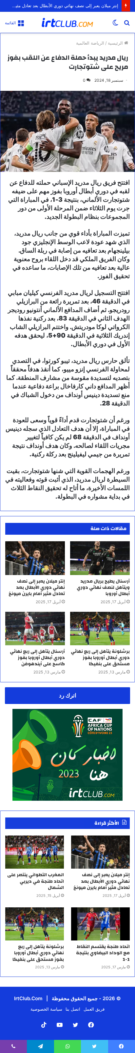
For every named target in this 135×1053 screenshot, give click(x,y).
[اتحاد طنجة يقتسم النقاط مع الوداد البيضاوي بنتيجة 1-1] (100, 923)
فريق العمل (94, 1009)
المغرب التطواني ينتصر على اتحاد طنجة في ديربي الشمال (35, 881)
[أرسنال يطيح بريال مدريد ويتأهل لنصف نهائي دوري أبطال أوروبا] (100, 558)
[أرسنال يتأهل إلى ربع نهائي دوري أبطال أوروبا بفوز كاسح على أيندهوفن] (35, 629)
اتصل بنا (73, 1009)
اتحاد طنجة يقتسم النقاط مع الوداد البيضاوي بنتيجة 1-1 (103, 953)
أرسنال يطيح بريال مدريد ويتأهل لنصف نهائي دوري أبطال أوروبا (103, 587)
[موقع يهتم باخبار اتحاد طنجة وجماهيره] (67, 22)
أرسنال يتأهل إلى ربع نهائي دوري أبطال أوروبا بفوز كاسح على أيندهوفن (37, 657)
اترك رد (67, 695)
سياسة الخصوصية (46, 1009)
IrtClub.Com (28, 998)
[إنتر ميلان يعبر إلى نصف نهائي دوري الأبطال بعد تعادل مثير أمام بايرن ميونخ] (35, 558)
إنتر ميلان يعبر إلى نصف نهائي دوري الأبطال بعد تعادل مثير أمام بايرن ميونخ (37, 587)
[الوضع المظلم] (115, 24)
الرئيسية (116, 43)
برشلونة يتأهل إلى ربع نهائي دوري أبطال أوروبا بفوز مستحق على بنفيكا (100, 657)
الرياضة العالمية (90, 43)
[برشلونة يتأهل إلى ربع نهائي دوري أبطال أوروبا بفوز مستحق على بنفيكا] (100, 629)
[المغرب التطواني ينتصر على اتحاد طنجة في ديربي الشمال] (34, 852)
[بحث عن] (127, 24)
